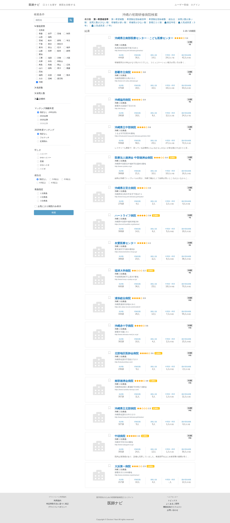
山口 (41, 68)
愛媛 (68, 68)
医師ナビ (34, 4)
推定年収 (170, 22)
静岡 (68, 51)
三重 (41, 58)
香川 (59, 68)
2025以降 (44, 120)
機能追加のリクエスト (172, 507)
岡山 (59, 65)
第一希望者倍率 (101, 19)
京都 (59, 58)
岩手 (50, 33)
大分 (41, 78)
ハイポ (43, 169)
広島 (68, 65)
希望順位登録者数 (157, 19)
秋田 (68, 33)
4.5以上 (54, 183)
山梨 (41, 51)
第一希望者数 (117, 19)
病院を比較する (67, 5)
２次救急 (43, 197)
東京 (50, 44)
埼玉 (68, 40)
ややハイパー (45, 158)
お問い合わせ (172, 510)
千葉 (41, 44)
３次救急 (43, 201)
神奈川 (60, 44)
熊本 (68, 75)
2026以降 (44, 123)
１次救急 (43, 193)
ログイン (195, 5)
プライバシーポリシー (57, 507)
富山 (50, 47)
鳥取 (41, 65)
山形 (41, 37)
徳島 (50, 68)
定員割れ (43, 141)
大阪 (68, 58)
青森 (41, 33)
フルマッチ (44, 137)
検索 (54, 212)
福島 (50, 37)
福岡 (41, 75)
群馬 (59, 40)
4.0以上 (42, 183)
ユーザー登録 (182, 5)
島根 (50, 65)
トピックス (172, 500)
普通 (42, 161)
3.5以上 (67, 179)
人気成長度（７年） (103, 25)
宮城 (59, 33)
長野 (50, 51)
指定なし (43, 134)
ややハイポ (44, 165)
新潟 (41, 47)
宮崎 (50, 78)
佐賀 (50, 75)
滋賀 (50, 58)
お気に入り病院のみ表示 (49, 206)
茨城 (41, 40)
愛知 (41, 54)
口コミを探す (50, 5)
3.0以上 (55, 179)
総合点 (172, 19)
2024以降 (44, 116)
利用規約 (57, 500)
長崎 (59, 75)
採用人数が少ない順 (99, 22)
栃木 (50, 40)
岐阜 (59, 51)
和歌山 (60, 61)
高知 (41, 72)
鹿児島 (60, 78)
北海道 (41, 30)
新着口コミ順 (155, 22)
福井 (68, 47)
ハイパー (43, 154)
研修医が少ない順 (137, 22)
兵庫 (41, 61)
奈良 (50, 61)
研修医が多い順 (118, 22)
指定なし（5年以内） (49, 112)
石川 (59, 47)
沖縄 (41, 82)
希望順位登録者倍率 (136, 19)
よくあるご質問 (172, 504)
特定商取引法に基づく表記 (57, 504)
